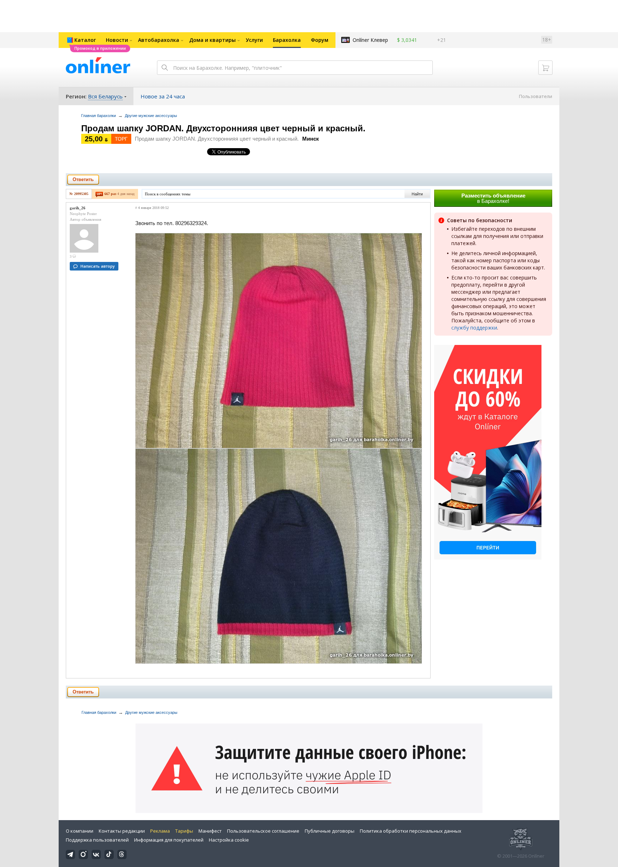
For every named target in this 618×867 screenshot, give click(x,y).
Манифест (210, 831)
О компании (79, 831)
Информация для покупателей (168, 840)
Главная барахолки (98, 115)
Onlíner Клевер (370, 39)
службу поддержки (474, 327)
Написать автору (97, 266)
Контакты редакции (122, 831)
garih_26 (77, 208)
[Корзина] (545, 67)
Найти (417, 194)
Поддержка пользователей (97, 840)
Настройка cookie (229, 840)
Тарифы (184, 831)
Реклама (160, 831)
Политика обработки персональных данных (410, 831)
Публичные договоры (329, 831)
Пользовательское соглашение (263, 831)
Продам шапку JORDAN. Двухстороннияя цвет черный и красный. (223, 128)
